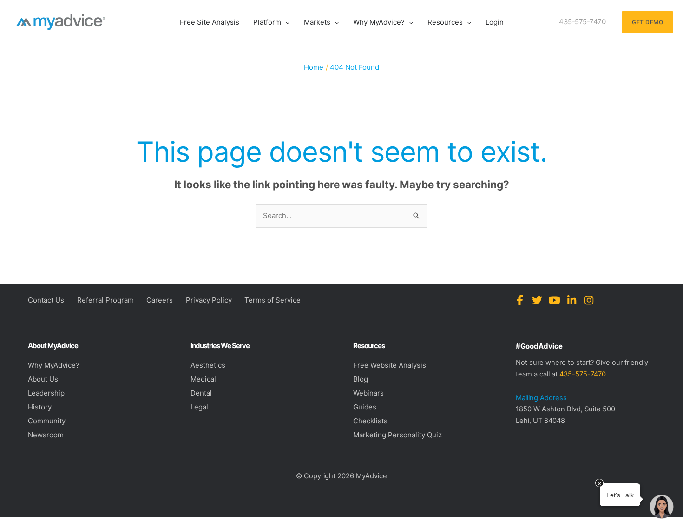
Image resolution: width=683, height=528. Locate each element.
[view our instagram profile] (589, 300)
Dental (201, 393)
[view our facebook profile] (520, 300)
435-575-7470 (582, 374)
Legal (199, 407)
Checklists (370, 420)
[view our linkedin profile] (571, 300)
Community (47, 420)
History (40, 407)
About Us (43, 379)
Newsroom (46, 434)
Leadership (46, 393)
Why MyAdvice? (53, 365)
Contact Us (46, 300)
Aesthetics (207, 365)
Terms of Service (272, 300)
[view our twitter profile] (537, 300)
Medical (203, 379)
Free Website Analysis (389, 365)
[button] (285, 22)
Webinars (368, 393)
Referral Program (105, 300)
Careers (159, 300)
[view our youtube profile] (554, 300)
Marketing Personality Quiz (397, 434)
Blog (360, 379)
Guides (364, 407)
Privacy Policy (209, 300)
